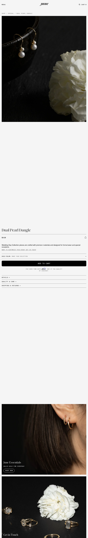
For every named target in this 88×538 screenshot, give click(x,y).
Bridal (11, 13)
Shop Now (9, 470)
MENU (4, 4)
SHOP (4, 13)
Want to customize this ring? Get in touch (19, 249)
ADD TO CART (44, 263)
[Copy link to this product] (85, 237)
